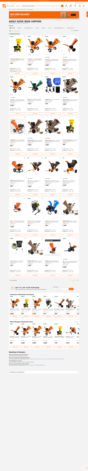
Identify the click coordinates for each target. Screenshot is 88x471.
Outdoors (14, 9)
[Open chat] (87, 14)
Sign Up (71, 288)
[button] (75, 30)
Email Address (55, 286)
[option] (78, 280)
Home (10, 9)
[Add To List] (24, 36)
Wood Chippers (30, 9)
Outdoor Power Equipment (21, 9)
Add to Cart (17, 73)
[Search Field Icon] (62, 6)
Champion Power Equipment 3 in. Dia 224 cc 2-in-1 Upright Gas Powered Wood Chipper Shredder (46, 358)
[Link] (17, 55)
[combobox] (41, 6)
